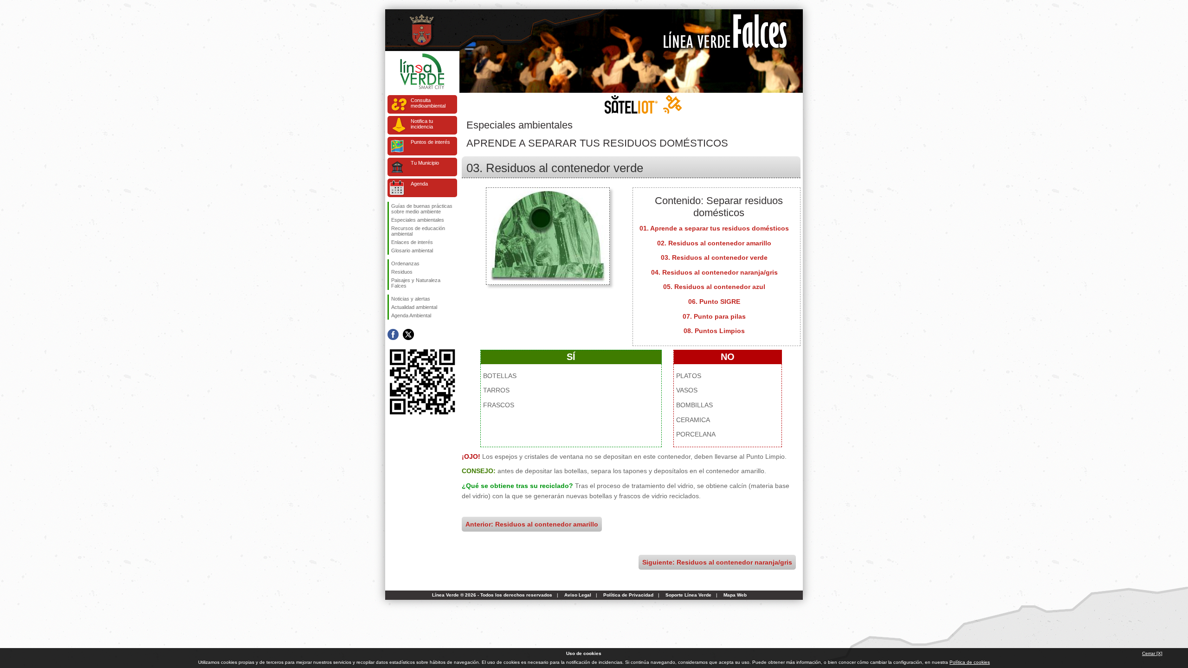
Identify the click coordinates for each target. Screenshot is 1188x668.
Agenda (419, 183)
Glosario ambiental (412, 250)
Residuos (402, 272)
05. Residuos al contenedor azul (714, 286)
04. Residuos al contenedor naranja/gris (714, 272)
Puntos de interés (430, 142)
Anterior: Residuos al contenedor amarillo (531, 524)
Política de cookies (969, 662)
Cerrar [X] (1152, 653)
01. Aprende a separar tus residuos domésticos (714, 228)
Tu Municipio (425, 163)
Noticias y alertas (410, 299)
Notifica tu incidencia (422, 123)
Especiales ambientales (417, 220)
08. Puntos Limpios (714, 330)
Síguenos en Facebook (393, 334)
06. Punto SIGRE (714, 301)
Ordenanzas (405, 263)
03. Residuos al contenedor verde (714, 257)
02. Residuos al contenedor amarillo (714, 243)
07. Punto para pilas (714, 316)
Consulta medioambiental (428, 103)
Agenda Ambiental (411, 315)
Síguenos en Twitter (408, 334)
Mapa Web (735, 594)
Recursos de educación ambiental (418, 231)
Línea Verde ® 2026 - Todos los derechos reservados (492, 594)
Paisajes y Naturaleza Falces (415, 283)
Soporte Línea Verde (688, 594)
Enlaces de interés (412, 242)
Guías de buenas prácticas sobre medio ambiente (421, 208)
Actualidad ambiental (414, 307)
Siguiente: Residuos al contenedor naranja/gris (717, 562)
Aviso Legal (577, 594)
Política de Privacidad (628, 594)
